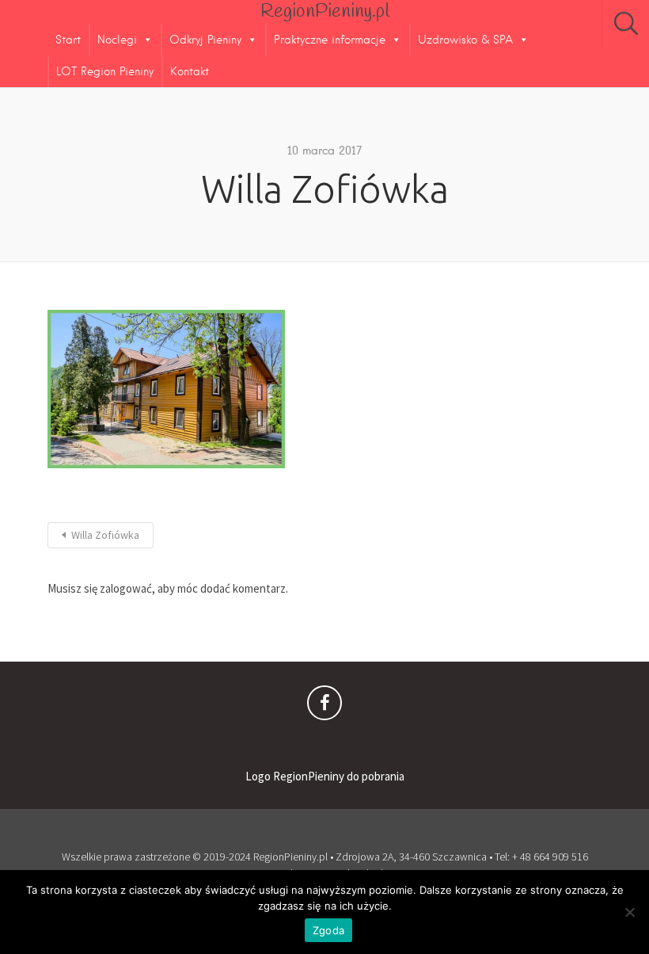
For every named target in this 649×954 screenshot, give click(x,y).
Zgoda (328, 930)
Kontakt (189, 71)
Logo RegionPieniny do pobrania (324, 776)
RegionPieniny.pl (324, 12)
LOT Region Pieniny (105, 71)
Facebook (324, 707)
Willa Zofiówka (105, 535)
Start (68, 39)
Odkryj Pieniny (205, 39)
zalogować (126, 588)
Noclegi (117, 39)
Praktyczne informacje (329, 39)
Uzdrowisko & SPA (465, 39)
